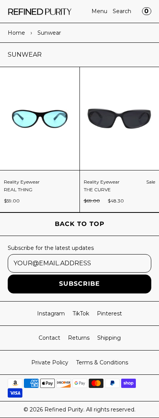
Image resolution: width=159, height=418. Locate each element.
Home (16, 32)
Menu (99, 11)
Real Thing (18, 189)
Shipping (109, 337)
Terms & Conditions (102, 362)
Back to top (80, 224)
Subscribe (79, 283)
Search (122, 11)
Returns (79, 337)
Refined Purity (63, 409)
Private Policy (49, 362)
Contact (49, 337)
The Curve (97, 189)
